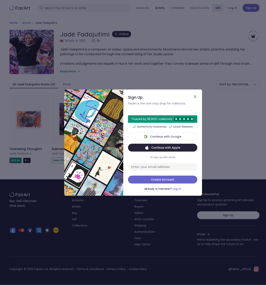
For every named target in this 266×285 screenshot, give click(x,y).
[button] (133, 142)
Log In (176, 189)
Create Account (162, 180)
